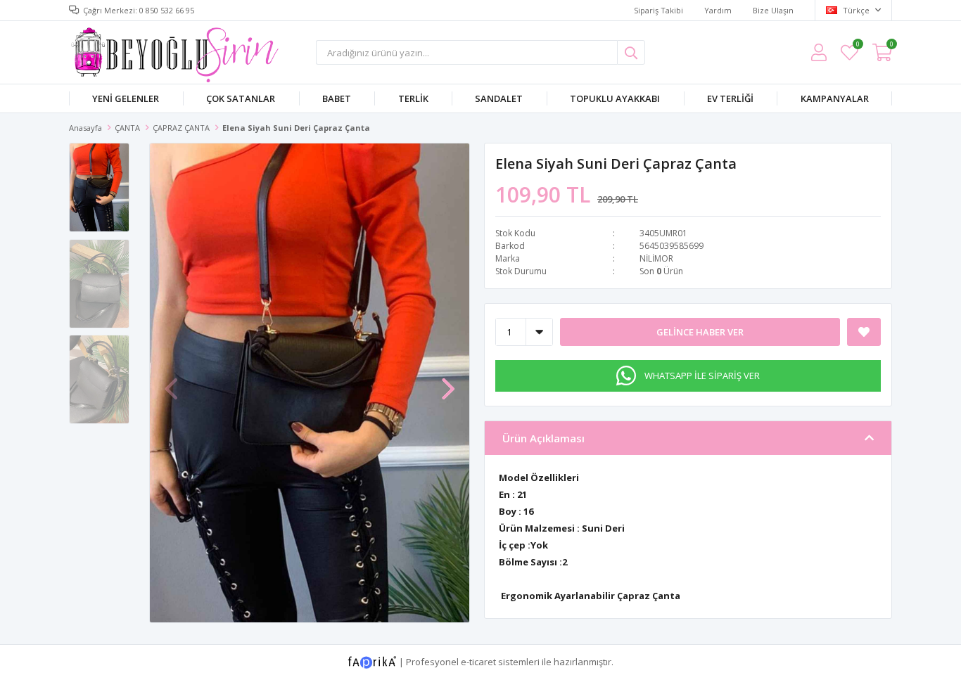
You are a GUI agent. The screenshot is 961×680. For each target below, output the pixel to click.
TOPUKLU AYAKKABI (615, 98)
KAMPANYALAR (835, 98)
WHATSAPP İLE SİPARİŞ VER (702, 375)
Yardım (718, 10)
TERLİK (413, 98)
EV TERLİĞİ (730, 98)
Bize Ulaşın (773, 10)
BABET (336, 98)
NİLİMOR (656, 258)
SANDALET (499, 98)
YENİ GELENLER (125, 98)
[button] (448, 382)
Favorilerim (857, 46)
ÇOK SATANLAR (240, 98)
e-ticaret (478, 661)
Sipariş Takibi (658, 10)
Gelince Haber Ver (700, 332)
